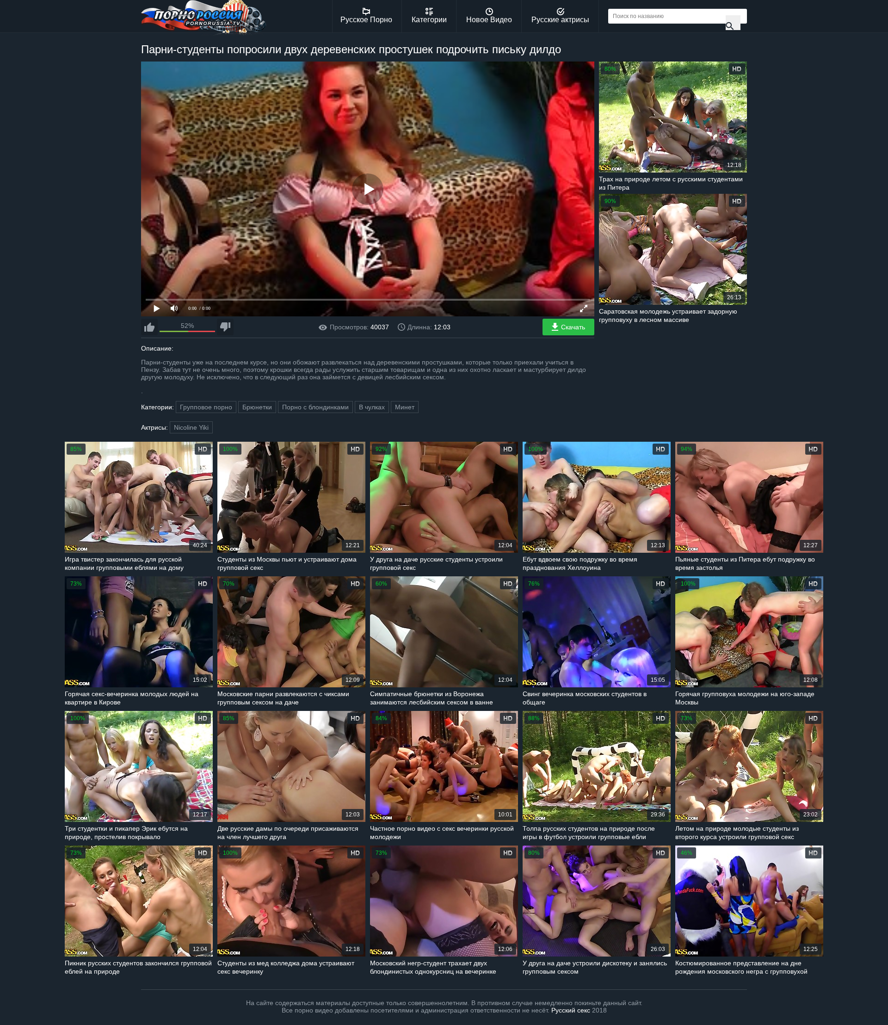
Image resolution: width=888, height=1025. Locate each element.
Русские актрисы (560, 20)
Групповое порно (206, 407)
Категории (429, 20)
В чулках (372, 407)
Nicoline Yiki (191, 427)
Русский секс (570, 1010)
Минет (404, 407)
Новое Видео (489, 20)
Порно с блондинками (315, 407)
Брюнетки (257, 407)
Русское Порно (366, 20)
